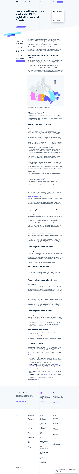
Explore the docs (55, 402)
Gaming (41, 437)
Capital (29, 422)
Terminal (29, 447)
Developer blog (42, 465)
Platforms (41, 431)
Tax (28, 446)
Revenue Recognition (31, 443)
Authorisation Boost (31, 419)
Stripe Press (54, 438)
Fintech (41, 436)
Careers (54, 435)
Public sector (42, 445)
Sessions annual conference (57, 422)
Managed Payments (31, 437)
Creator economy (43, 434)
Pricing (41, 1)
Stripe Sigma (30, 445)
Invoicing (29, 433)
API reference (42, 458)
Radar (29, 442)
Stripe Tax (30, 354)
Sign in (54, 1)
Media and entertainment (44, 441)
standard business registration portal (35, 196)
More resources (55, 430)
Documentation (42, 457)
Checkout (29, 423)
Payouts (29, 441)
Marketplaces (42, 428)
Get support (54, 443)
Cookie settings (55, 429)
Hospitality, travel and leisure (44, 438)
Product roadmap (55, 434)
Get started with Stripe (20, 26)
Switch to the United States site (61, 471)
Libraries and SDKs (43, 462)
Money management (43, 429)
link (42, 300)
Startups (41, 418)
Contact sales (60, 1)
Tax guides (22, 4)
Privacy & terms (55, 423)
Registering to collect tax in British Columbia (20, 48)
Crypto (29, 427)
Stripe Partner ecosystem (44, 452)
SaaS (41, 432)
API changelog (42, 461)
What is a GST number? (19, 43)
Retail (41, 446)
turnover (42, 179)
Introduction (18, 39)
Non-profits (42, 442)
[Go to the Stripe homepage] (17, 415)
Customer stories (55, 418)
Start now (18, 401)
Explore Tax (42, 401)
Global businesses (43, 425)
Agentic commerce (43, 419)
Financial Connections (31, 431)
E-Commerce (42, 422)
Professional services (43, 443)
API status (41, 459)
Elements (29, 429)
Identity (29, 432)
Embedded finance (43, 423)
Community (54, 420)
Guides (17, 4)
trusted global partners (48, 374)
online (52, 193)
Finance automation (43, 424)
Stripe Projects (42, 463)
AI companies (42, 433)
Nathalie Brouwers (59, 11)
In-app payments (43, 427)
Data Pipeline (30, 428)
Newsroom (54, 437)
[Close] (77, 469)
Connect (29, 425)
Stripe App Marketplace (44, 451)
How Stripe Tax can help (20, 58)
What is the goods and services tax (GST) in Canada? (21, 41)
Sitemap (54, 428)
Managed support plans (56, 444)
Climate (29, 424)
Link (28, 436)
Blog (53, 419)
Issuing (29, 434)
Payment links (30, 438)
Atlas (29, 418)
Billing (29, 420)
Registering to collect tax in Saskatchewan (20, 53)
